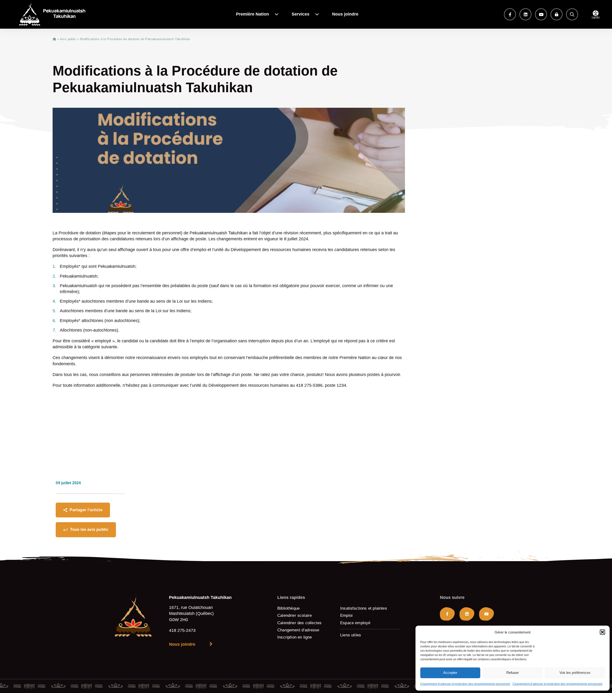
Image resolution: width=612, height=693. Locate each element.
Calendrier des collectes (299, 623)
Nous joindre (345, 14)
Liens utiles (350, 635)
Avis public (68, 39)
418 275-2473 (182, 630)
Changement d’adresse (298, 630)
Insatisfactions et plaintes (363, 608)
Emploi (346, 615)
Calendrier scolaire (294, 615)
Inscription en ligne (294, 637)
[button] (602, 632)
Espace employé (355, 623)
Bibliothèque (288, 608)
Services (300, 14)
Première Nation (252, 14)
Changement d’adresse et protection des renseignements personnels (465, 684)
